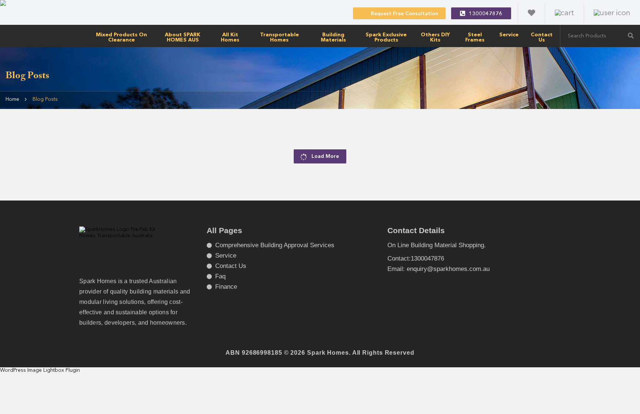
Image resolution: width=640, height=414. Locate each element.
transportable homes (279, 37)
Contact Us (542, 37)
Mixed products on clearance (121, 37)
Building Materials (333, 37)
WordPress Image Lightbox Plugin (40, 370)
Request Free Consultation (404, 13)
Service (509, 34)
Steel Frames (474, 37)
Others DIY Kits (435, 37)
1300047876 (485, 13)
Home (12, 99)
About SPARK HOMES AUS (182, 37)
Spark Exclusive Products (386, 37)
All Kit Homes (230, 37)
